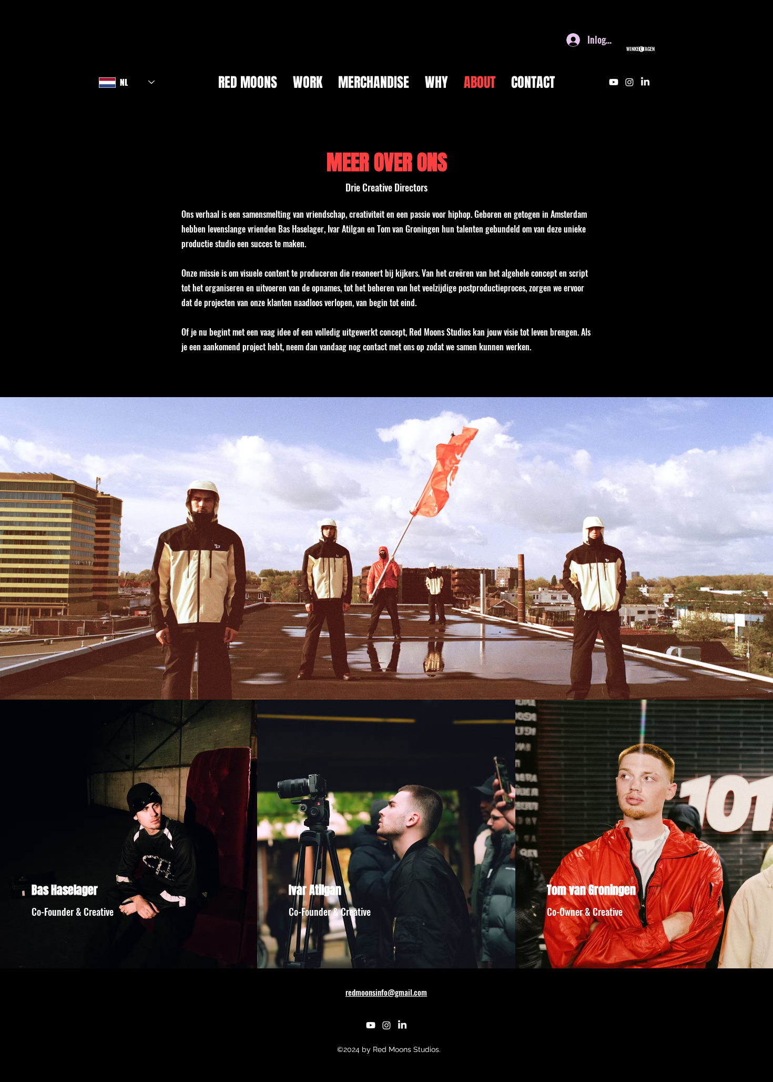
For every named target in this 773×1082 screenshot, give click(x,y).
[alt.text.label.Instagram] (629, 82)
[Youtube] (613, 82)
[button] (635, 49)
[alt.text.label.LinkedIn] (645, 82)
